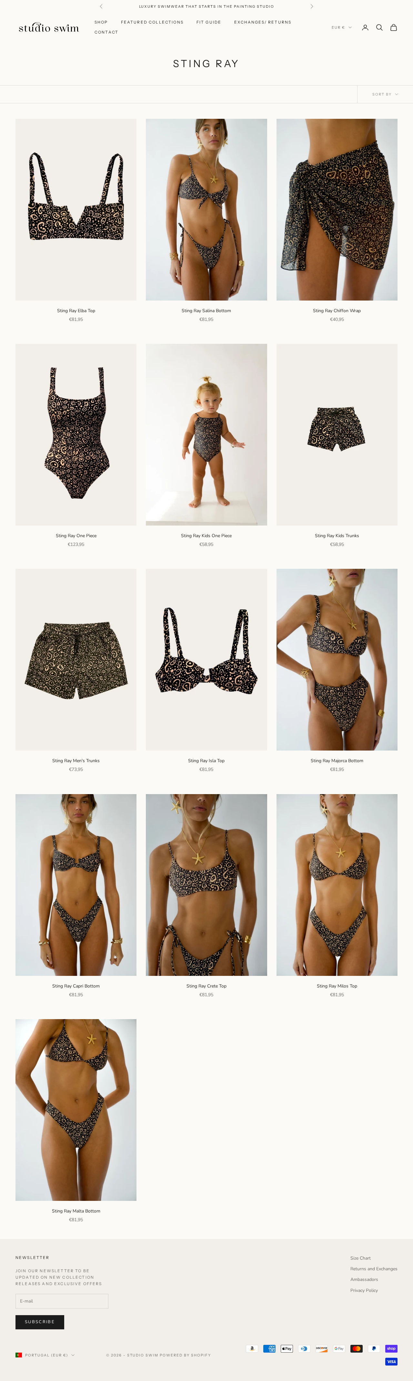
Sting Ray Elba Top (76, 311)
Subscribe (40, 1322)
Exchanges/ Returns (262, 22)
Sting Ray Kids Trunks (337, 536)
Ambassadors (364, 1279)
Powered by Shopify (185, 1355)
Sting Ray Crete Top (206, 986)
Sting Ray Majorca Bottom (337, 761)
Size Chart (360, 1258)
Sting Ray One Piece (76, 536)
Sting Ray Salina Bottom (206, 311)
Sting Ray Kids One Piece (206, 536)
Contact (106, 32)
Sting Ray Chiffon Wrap (337, 311)
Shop (101, 22)
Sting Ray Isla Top (206, 761)
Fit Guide (208, 22)
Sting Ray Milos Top (337, 986)
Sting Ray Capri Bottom (76, 986)
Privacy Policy (364, 1290)
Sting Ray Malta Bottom (76, 1211)
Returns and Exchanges (374, 1269)
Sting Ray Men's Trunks (76, 761)
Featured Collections (152, 22)
